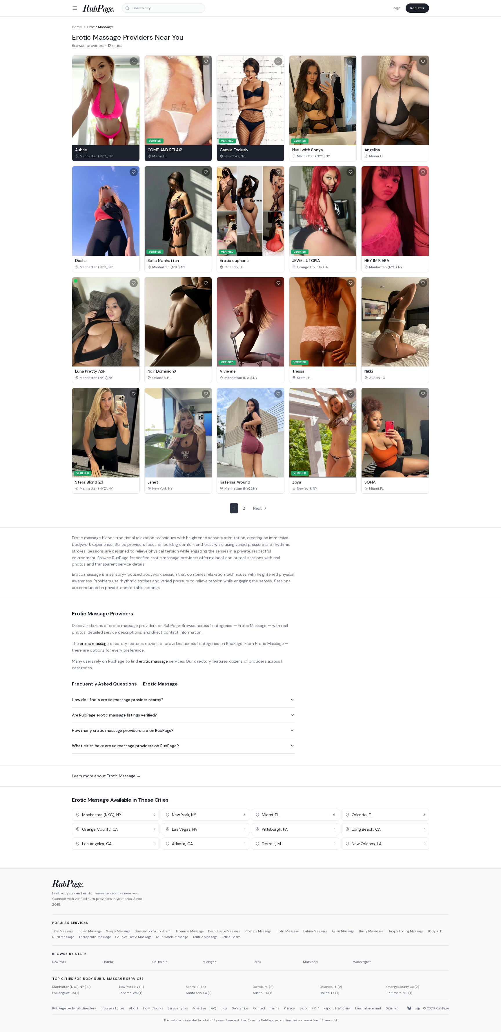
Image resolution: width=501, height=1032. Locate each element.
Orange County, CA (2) (402, 987)
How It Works (153, 1008)
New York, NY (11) (131, 987)
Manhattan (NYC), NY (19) (71, 987)
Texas (257, 962)
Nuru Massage (63, 937)
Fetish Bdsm (231, 937)
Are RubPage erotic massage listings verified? (114, 715)
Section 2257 (309, 1008)
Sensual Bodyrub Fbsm (152, 931)
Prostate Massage (258, 931)
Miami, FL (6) (196, 987)
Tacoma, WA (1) (130, 993)
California (160, 962)
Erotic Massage (287, 931)
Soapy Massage (118, 931)
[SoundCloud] (417, 1008)
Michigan (210, 962)
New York (59, 962)
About (133, 1008)
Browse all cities (112, 1008)
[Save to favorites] (134, 61)
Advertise (199, 1008)
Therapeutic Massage (95, 937)
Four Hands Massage (172, 937)
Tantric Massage (205, 937)
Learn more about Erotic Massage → (106, 775)
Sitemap (392, 1008)
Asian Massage (343, 931)
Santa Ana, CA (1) (198, 993)
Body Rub (435, 931)
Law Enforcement (368, 1008)
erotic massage (94, 643)
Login (396, 8)
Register (417, 8)
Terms (274, 1008)
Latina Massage (315, 931)
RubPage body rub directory (74, 1008)
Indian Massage (89, 931)
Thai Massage (62, 931)
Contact (259, 1008)
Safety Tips (240, 1008)
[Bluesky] (409, 1008)
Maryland (310, 962)
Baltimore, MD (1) (399, 993)
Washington (362, 962)
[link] (106, 156)
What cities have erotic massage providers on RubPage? (125, 745)
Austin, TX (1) (262, 993)
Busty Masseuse (371, 931)
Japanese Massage (189, 931)
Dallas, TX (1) (329, 993)
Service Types (178, 1008)
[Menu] (74, 8)
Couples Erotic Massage (133, 937)
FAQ (213, 1008)
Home (76, 27)
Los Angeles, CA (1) (65, 993)
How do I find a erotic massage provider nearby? (117, 699)
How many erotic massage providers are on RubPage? (123, 730)
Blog (224, 1008)
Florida (107, 962)
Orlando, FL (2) (331, 987)
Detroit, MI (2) (263, 987)
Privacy (289, 1008)
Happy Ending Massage (405, 931)
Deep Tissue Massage (224, 931)
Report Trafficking (337, 1008)
